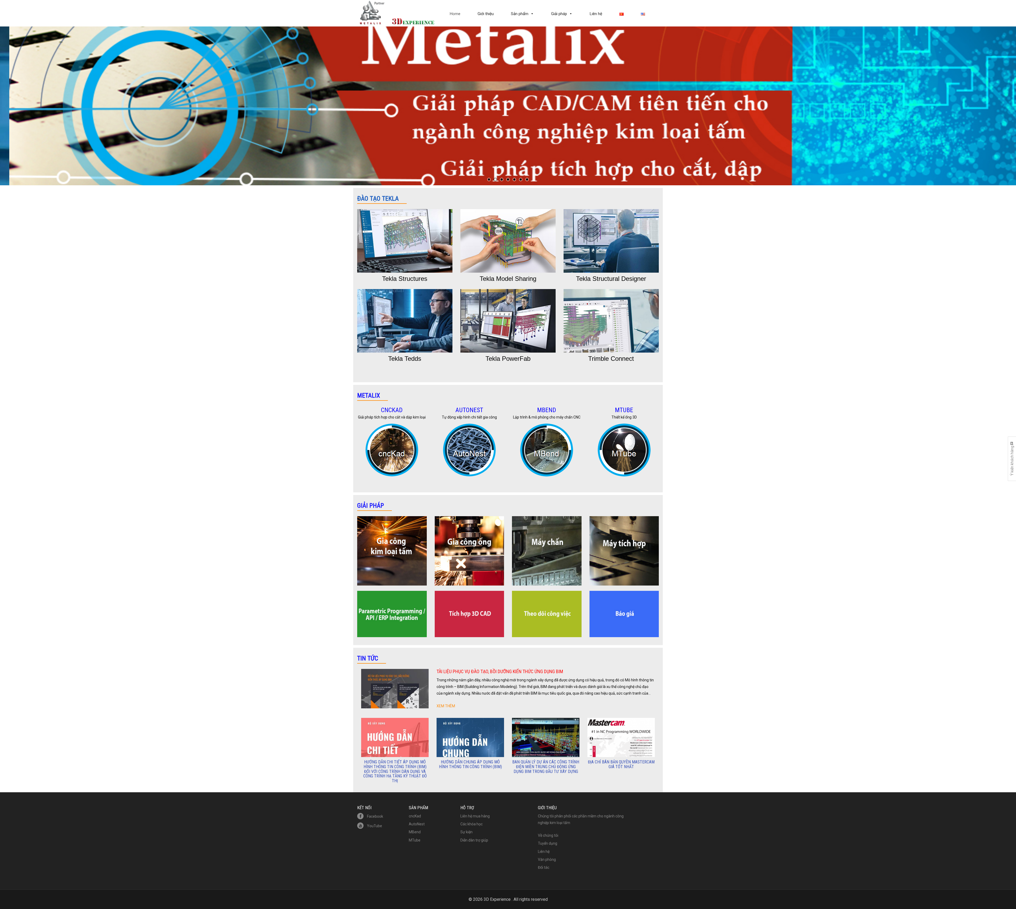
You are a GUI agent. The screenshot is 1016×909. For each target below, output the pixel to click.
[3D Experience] (397, 8)
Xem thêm (446, 706)
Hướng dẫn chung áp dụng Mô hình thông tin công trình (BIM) (470, 764)
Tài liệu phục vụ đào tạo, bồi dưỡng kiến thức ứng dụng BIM (500, 671)
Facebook (374, 816)
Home (455, 13)
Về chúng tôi (548, 835)
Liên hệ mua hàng (475, 816)
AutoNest (417, 824)
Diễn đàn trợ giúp (474, 840)
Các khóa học (471, 824)
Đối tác (543, 867)
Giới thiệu (486, 13)
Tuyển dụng (547, 843)
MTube (414, 840)
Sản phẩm (519, 13)
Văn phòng (547, 859)
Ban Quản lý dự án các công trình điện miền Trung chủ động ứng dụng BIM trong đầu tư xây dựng (545, 766)
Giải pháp (559, 13)
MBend (546, 410)
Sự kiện (466, 832)
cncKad (392, 410)
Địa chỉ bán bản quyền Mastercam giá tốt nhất (621, 764)
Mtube (624, 410)
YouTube (374, 826)
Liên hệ (596, 13)
